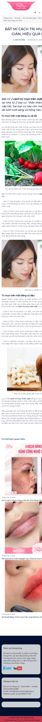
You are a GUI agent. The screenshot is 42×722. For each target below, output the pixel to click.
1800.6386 (14, 689)
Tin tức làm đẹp (29, 18)
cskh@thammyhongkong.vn (21, 691)
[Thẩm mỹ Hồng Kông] (21, 6)
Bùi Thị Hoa (20, 40)
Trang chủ (8, 18)
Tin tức (17, 18)
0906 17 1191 (26, 694)
